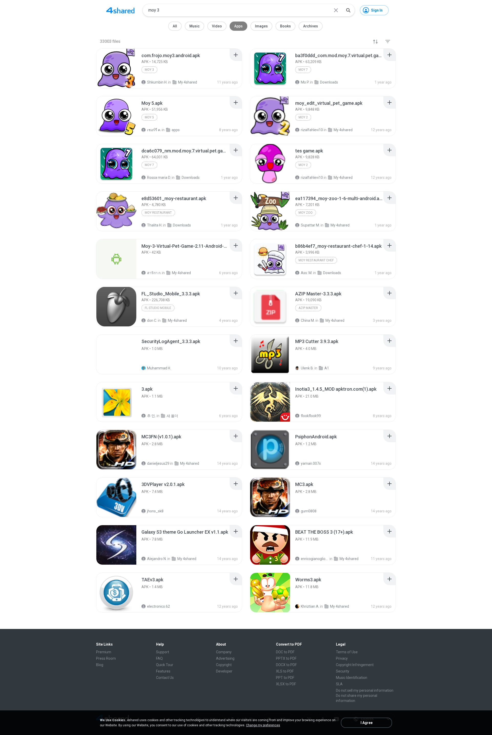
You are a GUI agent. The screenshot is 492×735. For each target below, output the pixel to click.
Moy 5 (149, 117)
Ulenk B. (307, 368)
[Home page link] (120, 10)
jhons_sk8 (155, 511)
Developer (224, 671)
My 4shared (189, 463)
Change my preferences (263, 725)
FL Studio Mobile (158, 308)
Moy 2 (303, 117)
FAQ (159, 658)
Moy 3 (149, 69)
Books (285, 26)
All (175, 26)
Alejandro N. (157, 559)
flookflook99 (311, 416)
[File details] (116, 68)
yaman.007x (311, 463)
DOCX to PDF (286, 665)
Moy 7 (303, 69)
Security (342, 671)
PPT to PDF (285, 678)
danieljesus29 (158, 463)
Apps (238, 26)
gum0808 (308, 511)
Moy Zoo (306, 212)
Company (224, 652)
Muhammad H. (159, 368)
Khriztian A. (310, 606)
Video (217, 26)
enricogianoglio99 (315, 559)
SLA (339, 684)
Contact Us (165, 678)
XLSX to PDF (286, 684)
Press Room (106, 658)
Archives (310, 26)
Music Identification (351, 678)
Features (163, 671)
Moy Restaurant (158, 212)
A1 (326, 368)
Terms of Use (347, 652)
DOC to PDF (285, 652)
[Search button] (348, 10)
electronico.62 (158, 606)
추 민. (151, 416)
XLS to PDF (285, 671)
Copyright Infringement (355, 665)
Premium (103, 652)
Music (194, 26)
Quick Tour (164, 665)
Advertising (225, 658)
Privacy (342, 658)
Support (162, 652)
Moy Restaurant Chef (316, 260)
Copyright (224, 665)
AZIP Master (308, 308)
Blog (99, 665)
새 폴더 (172, 416)
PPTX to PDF (286, 658)
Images (261, 26)
